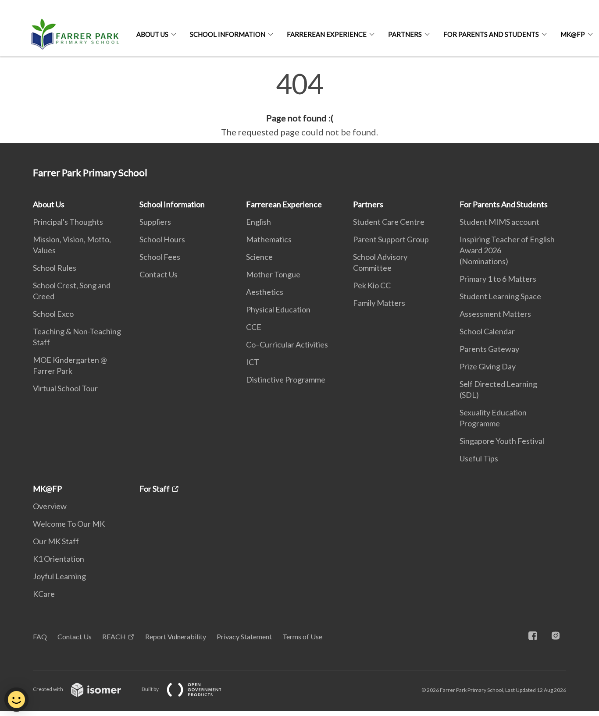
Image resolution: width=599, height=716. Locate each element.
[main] (299, 104)
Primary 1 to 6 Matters (498, 279)
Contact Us (158, 274)
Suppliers (155, 222)
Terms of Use (302, 636)
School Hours (162, 239)
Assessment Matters (495, 314)
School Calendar (487, 331)
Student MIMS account (499, 222)
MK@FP (572, 34)
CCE (253, 327)
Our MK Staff (56, 541)
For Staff (154, 488)
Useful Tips (479, 458)
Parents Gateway (489, 349)
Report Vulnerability (175, 636)
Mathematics (269, 239)
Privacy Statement (244, 636)
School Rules (54, 268)
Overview (50, 506)
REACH (114, 636)
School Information (227, 34)
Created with (48, 689)
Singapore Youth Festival (502, 441)
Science (259, 257)
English (258, 222)
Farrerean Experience (327, 34)
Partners (405, 34)
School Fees (159, 257)
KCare (44, 594)
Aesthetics (264, 292)
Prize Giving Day (488, 366)
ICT (252, 362)
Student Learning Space (500, 296)
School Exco (53, 314)
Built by (151, 689)
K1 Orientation (58, 559)
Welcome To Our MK (69, 523)
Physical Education (278, 309)
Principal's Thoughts (68, 222)
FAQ (40, 636)
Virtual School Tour (65, 388)
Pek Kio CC (372, 285)
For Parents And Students (491, 34)
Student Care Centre (388, 222)
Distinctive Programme (285, 379)
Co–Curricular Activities (287, 344)
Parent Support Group (391, 239)
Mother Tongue (273, 274)
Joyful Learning (59, 576)
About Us (152, 34)
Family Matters (379, 303)
